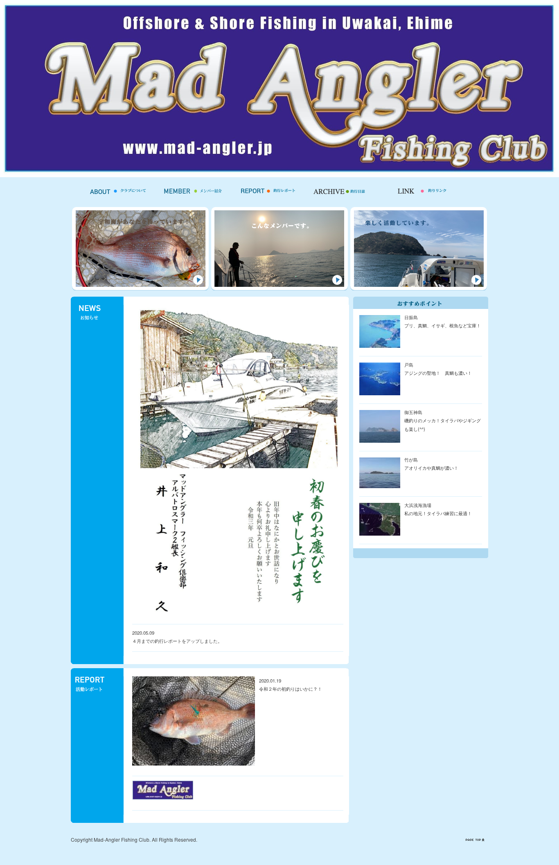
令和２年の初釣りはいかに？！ (290, 688)
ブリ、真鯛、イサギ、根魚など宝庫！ (442, 325)
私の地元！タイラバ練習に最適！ (438, 513)
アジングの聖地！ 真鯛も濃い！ (438, 372)
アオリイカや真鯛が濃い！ (431, 467)
